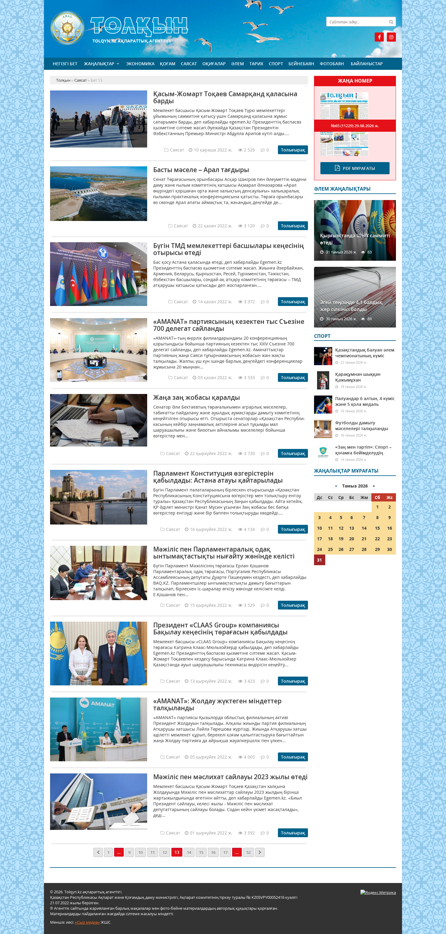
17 (225, 852)
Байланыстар (367, 63)
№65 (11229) (355, 125)
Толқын (179, 28)
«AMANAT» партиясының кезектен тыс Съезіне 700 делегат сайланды (228, 325)
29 (377, 549)
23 (389, 539)
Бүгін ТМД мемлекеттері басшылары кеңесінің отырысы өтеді (228, 249)
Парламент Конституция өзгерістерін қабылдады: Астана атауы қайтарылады (218, 476)
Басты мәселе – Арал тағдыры (201, 169)
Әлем (237, 63)
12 (165, 852)
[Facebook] (379, 37)
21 (364, 539)
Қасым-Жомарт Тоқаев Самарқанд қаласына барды (225, 97)
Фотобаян (332, 63)
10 (140, 852)
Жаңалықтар (99, 63)
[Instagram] (391, 37)
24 (319, 549)
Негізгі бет (65, 63)
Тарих (256, 63)
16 (213, 852)
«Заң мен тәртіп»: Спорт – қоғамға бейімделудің (363, 450)
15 (201, 852)
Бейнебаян (301, 63)
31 (319, 560)
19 (341, 539)
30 (389, 549)
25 (330, 549)
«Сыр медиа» (87, 922)
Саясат (189, 63)
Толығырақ (293, 150)
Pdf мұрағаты (359, 168)
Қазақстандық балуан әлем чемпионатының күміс (364, 352)
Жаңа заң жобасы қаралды (196, 397)
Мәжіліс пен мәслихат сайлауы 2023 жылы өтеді (230, 777)
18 (330, 539)
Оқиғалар (214, 63)
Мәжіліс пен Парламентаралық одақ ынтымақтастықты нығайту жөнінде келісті (224, 552)
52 (248, 852)
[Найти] (391, 21)
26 (341, 549)
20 (351, 539)
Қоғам (167, 63)
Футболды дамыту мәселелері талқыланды (361, 425)
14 (189, 852)
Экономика (140, 63)
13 (351, 528)
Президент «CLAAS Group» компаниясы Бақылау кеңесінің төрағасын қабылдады (220, 628)
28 (364, 549)
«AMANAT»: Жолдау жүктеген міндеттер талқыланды (217, 704)
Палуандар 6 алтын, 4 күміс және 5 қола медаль (365, 401)
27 (351, 549)
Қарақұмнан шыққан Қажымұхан (357, 377)
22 (377, 539)
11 (152, 852)
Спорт (276, 63)
